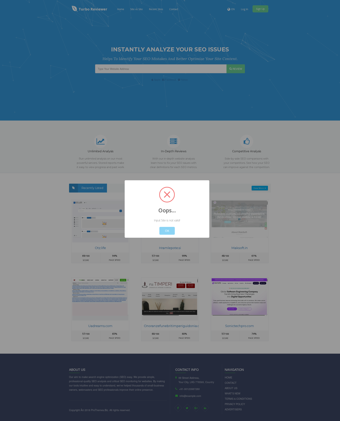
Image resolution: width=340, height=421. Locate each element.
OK (167, 231)
